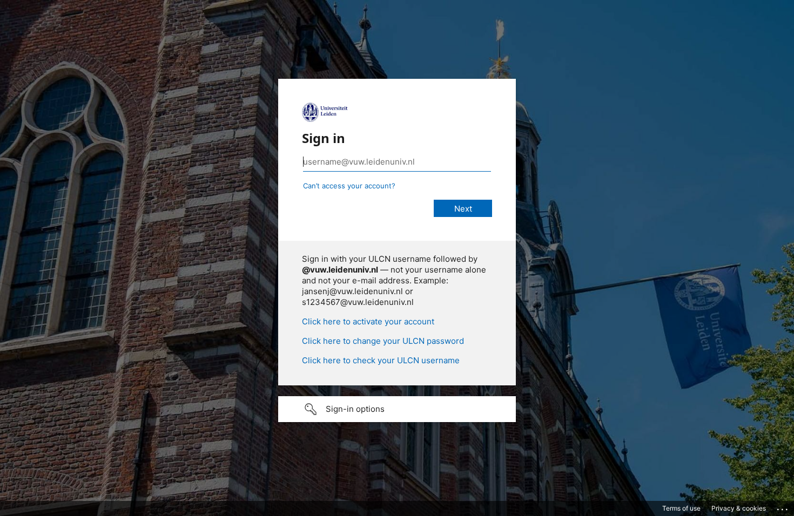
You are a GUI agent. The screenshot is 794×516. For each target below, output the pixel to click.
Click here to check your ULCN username (381, 360)
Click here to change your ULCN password (383, 341)
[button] (397, 409)
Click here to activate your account (368, 321)
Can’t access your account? (349, 185)
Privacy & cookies (738, 508)
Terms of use (681, 508)
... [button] (783, 506)
